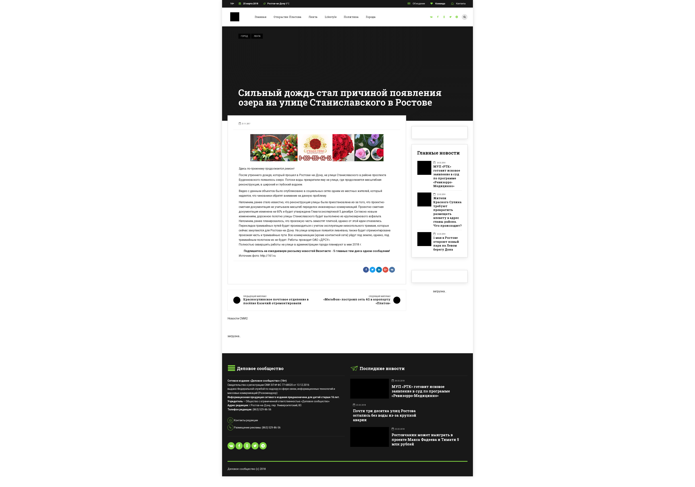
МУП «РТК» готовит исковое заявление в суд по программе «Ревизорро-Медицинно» (446, 176)
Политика (351, 17)
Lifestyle (331, 17)
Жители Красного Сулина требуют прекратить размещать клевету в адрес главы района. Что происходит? (447, 211)
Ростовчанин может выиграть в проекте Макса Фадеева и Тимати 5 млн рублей (425, 439)
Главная (260, 17)
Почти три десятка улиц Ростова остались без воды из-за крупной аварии (384, 415)
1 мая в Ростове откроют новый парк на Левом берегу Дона (446, 243)
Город (244, 36)
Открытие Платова (287, 17)
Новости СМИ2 (238, 318)
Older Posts (317, 344)
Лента (313, 17)
